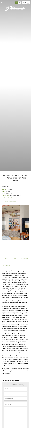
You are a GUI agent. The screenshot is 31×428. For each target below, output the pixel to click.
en (16, 3)
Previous (4, 223)
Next (27, 223)
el (19, 3)
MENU (24, 2)
